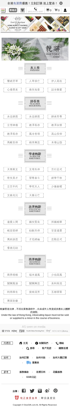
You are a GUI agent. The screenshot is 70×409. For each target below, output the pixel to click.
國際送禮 (63, 348)
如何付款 (41, 357)
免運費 (17, 3)
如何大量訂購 (60, 357)
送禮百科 (41, 372)
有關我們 (43, 343)
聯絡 (61, 343)
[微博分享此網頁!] (47, 391)
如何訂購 (24, 357)
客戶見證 (46, 348)
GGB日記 (31, 377)
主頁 (25, 343)
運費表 (35, 362)
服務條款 (24, 372)
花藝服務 (57, 372)
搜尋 (32, 348)
